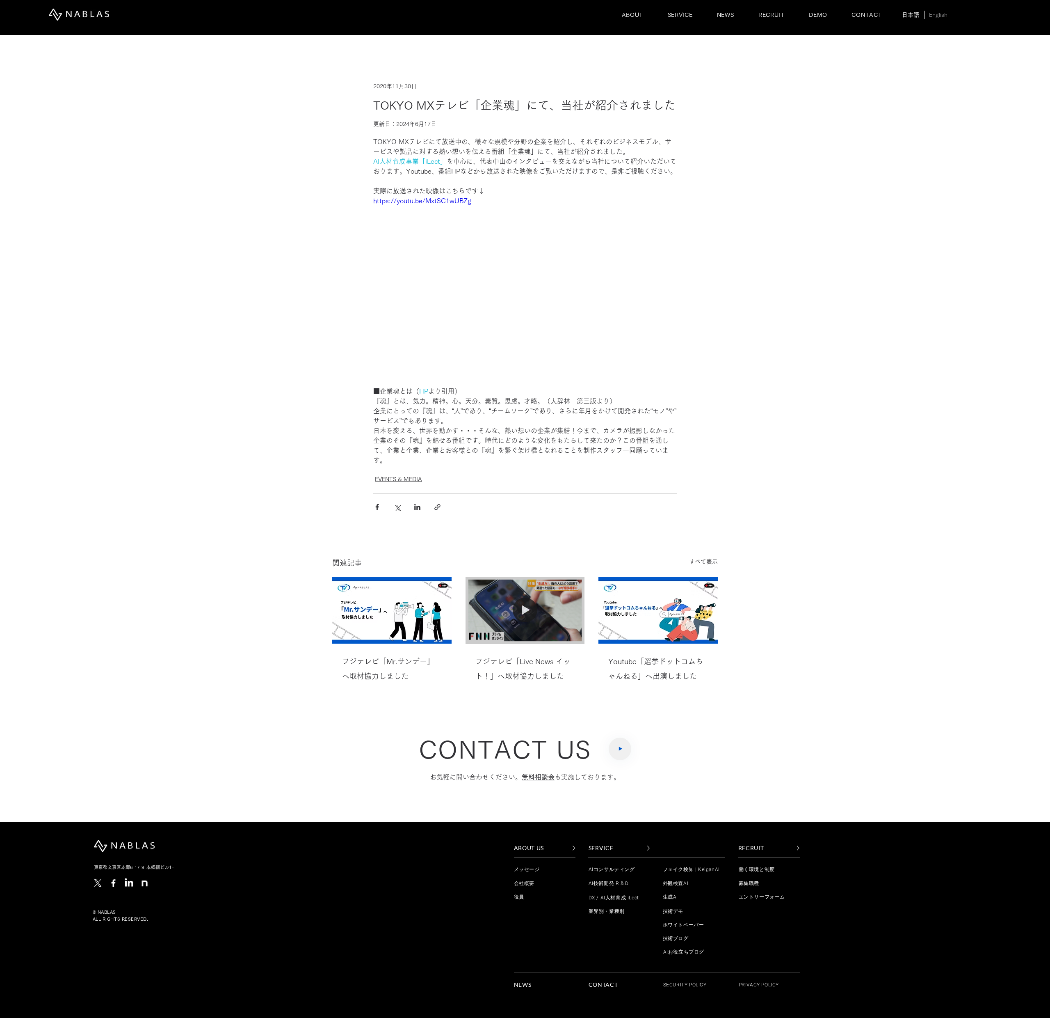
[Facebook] (113, 883)
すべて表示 (703, 561)
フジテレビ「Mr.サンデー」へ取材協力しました (388, 669)
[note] (144, 883)
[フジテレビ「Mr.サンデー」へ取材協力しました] (392, 610)
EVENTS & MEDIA (398, 479)
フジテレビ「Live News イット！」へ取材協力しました (523, 669)
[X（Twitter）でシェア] (397, 507)
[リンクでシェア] (437, 507)
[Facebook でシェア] (377, 507)
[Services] (620, 749)
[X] (98, 883)
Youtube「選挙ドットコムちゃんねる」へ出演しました (655, 669)
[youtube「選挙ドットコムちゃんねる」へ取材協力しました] (658, 610)
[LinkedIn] (129, 883)
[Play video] (525, 281)
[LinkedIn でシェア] (417, 507)
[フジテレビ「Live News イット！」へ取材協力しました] (525, 610)
